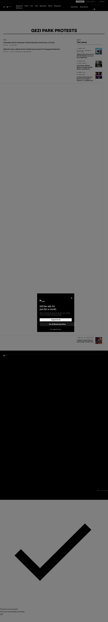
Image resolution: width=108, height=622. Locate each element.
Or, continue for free (55, 329)
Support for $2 (55, 319)
